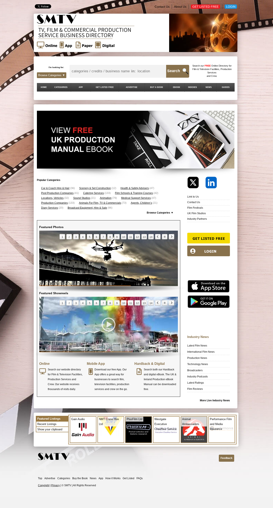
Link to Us (193, 196)
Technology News (197, 364)
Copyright (43, 485)
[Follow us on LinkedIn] (211, 184)
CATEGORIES (60, 87)
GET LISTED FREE (105, 87)
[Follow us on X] (196, 184)
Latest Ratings (195, 382)
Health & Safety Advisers (135, 188)
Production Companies (54, 202)
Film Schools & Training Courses (134, 193)
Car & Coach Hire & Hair (55, 188)
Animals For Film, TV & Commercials (100, 202)
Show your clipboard (49, 429)
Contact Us (162, 6)
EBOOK (176, 87)
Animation (106, 198)
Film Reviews (195, 388)
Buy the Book (80, 478)
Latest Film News (197, 345)
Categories (63, 478)
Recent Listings (47, 424)
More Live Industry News (215, 400)
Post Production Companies (57, 193)
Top (40, 478)
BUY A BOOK (156, 87)
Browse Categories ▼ (51, 75)
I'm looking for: (56, 67)
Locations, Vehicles (52, 198)
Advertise (49, 478)
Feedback (226, 458)
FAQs (139, 478)
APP (81, 87)
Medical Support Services (136, 198)
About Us (180, 6)
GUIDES (225, 87)
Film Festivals (195, 207)
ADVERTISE (131, 87)
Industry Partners (197, 218)
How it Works (113, 478)
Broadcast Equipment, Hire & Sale (87, 207)
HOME (44, 87)
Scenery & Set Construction (95, 188)
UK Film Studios (196, 213)
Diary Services (49, 207)
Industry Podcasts (197, 376)
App (101, 478)
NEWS (209, 87)
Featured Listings (48, 418)
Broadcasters (195, 370)
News (93, 478)
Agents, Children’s (141, 202)
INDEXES (192, 87)
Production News (197, 358)
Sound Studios (81, 198)
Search (173, 71)
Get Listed (128, 478)
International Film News (201, 351)
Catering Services (93, 193)
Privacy (55, 485)
